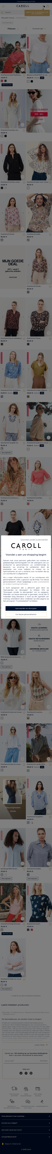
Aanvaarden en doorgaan (26, 608)
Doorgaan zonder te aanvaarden (34, 539)
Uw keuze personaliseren (25, 614)
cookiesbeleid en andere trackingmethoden (26, 583)
